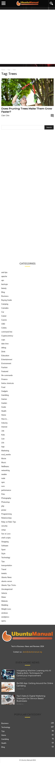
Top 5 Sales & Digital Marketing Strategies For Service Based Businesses (31, 698)
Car (2, 312)
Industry (4, 423)
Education (5, 356)
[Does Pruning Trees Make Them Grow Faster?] (27, 92)
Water (3, 597)
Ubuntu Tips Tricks (8, 585)
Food (3, 387)
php (2, 506)
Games (4, 399)
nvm (3, 486)
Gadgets (4, 391)
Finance (4, 379)
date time (5, 344)
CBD (3, 324)
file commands (7, 375)
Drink (3, 352)
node (3, 478)
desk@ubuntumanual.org (32, 652)
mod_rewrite (6, 455)
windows (4, 613)
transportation (6, 565)
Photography (6, 498)
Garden (4, 403)
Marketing (5, 451)
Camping (4, 304)
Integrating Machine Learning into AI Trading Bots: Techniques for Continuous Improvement (34, 673)
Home (3, 70)
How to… (4, 419)
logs (3, 447)
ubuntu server (6, 581)
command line (6, 332)
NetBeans (5, 466)
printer (3, 510)
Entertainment (6, 360)
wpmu (3, 621)
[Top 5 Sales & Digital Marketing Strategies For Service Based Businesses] (8, 700)
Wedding (4, 605)
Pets (3, 494)
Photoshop (5, 502)
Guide (3, 407)
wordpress (5, 617)
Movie (3, 459)
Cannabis (5, 308)
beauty (4, 288)
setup (3, 530)
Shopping (5, 542)
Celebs (4, 328)
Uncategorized (6, 589)
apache (4, 276)
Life (2, 443)
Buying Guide (6, 300)
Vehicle (4, 593)
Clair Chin (5, 115)
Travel (3, 569)
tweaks (4, 573)
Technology (5, 558)
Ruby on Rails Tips (8, 522)
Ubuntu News (6, 577)
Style (3, 554)
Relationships (6, 518)
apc (2, 280)
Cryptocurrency (7, 336)
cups (3, 340)
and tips (4, 272)
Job (2, 431)
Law (2, 439)
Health (3, 411)
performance (6, 490)
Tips (3, 561)
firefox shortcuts (7, 383)
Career (3, 316)
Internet (4, 427)
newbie (4, 474)
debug (3, 348)
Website (4, 601)
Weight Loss (6, 609)
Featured (4, 371)
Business (5, 296)
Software (4, 546)
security (4, 526)
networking (5, 470)
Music (3, 462)
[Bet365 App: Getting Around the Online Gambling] (8, 687)
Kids (3, 435)
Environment (6, 363)
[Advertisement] (27, 37)
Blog (3, 292)
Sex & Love (5, 534)
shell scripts (6, 538)
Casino (4, 320)
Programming (6, 514)
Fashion (4, 367)
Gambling (5, 395)
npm (3, 482)
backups (4, 284)
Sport (3, 550)
